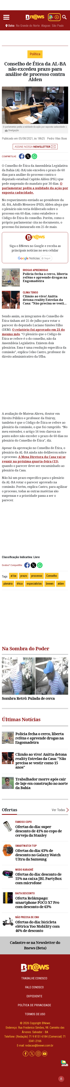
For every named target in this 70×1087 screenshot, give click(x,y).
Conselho (51, 576)
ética (20, 583)
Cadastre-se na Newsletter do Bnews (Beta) (35, 945)
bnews (50, 583)
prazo (23, 576)
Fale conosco (34, 987)
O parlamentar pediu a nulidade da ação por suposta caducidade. (35, 188)
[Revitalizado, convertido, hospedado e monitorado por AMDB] (64, 1063)
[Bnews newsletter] (35, 146)
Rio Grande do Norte (28, 25)
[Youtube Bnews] (44, 1053)
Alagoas (45, 25)
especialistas (34, 583)
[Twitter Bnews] (32, 1053)
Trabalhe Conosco (34, 978)
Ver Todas (58, 810)
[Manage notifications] (61, 1079)
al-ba (13, 576)
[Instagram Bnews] (38, 1053)
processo (36, 576)
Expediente (34, 996)
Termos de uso (35, 1014)
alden (61, 583)
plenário (8, 583)
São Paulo (58, 25)
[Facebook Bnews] (26, 1053)
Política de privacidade (34, 1005)
